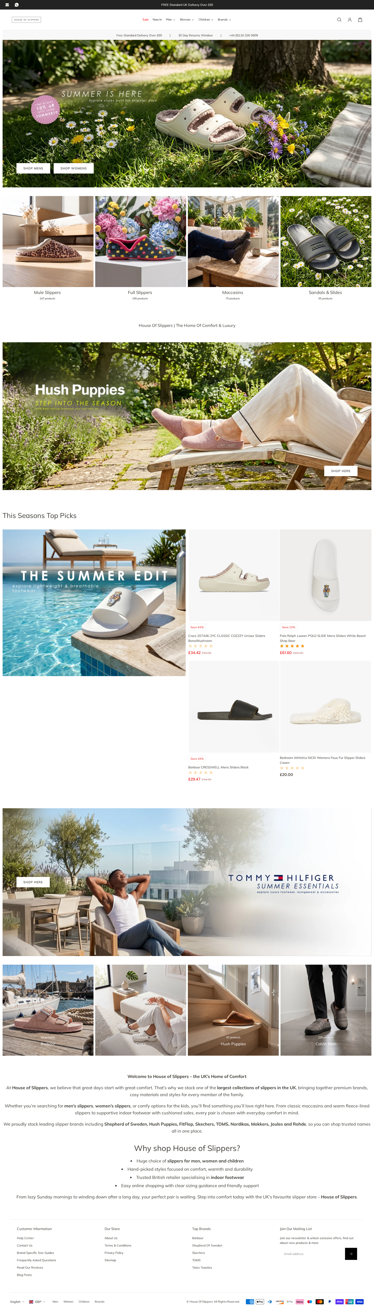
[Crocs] (140, 1010)
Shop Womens (74, 168)
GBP (38, 1302)
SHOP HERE (341, 471)
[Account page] (350, 19)
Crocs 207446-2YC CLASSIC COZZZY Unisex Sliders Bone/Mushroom (226, 638)
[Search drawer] (339, 19)
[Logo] (26, 20)
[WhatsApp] (16, 5)
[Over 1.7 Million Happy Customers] (187, 4)
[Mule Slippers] (48, 250)
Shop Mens (33, 168)
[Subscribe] (351, 1254)
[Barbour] (48, 1010)
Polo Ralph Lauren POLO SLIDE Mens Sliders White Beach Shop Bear (323, 638)
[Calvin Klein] (325, 1010)
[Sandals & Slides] (325, 250)
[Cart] (360, 19)
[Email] (7, 5)
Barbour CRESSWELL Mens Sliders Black (218, 767)
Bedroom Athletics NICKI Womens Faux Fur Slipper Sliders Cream (322, 760)
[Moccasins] (233, 250)
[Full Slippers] (140, 250)
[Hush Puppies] (233, 1010)
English (15, 1302)
